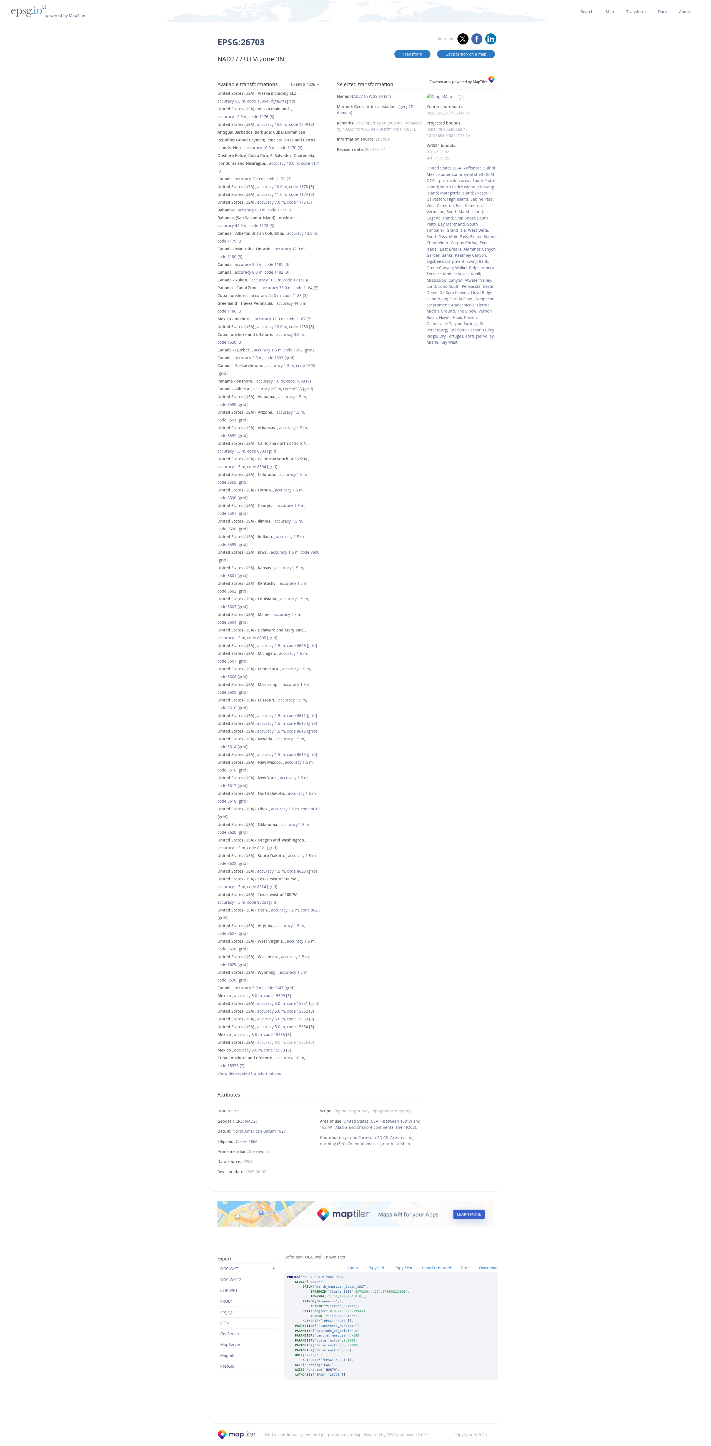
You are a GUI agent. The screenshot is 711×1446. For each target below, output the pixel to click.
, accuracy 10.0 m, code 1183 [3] (262, 280)
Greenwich (259, 1151)
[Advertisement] (355, 1409)
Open (353, 1267)
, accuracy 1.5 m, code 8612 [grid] (267, 723)
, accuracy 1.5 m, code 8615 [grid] (267, 754)
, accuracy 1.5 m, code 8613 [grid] (267, 731)
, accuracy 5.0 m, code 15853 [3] (265, 1019)
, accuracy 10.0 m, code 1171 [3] (268, 163)
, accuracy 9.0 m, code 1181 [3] (253, 264)
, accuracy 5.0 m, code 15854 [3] (265, 1026)
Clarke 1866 (246, 1141)
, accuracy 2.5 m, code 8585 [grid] (265, 388)
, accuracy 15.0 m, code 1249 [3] (265, 124)
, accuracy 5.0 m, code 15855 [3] (254, 1034)
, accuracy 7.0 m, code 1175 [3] (264, 202)
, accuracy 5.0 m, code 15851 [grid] (268, 1003)
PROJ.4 (226, 1301)
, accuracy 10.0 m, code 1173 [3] (265, 186)
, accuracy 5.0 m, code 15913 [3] (254, 1050)
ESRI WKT (229, 1290)
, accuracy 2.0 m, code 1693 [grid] (256, 357)
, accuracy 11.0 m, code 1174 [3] (265, 194)
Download (488, 1267)
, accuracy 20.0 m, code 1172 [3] (254, 178)
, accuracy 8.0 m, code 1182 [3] (253, 272)
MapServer (230, 1344)
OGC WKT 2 (230, 1279)
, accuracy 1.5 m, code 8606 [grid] (267, 645)
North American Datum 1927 (259, 1131)
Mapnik (227, 1355)
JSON (225, 1322)
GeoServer (229, 1333)
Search (587, 11)
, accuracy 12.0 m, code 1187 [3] (264, 318)
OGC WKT (229, 1268)
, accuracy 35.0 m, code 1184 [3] (268, 287)
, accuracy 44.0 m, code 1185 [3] (262, 295)
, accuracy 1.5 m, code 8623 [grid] (267, 871)
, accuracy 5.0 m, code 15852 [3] (265, 1011)
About (684, 11)
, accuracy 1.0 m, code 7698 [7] (264, 381)
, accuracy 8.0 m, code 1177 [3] (254, 210)
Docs (662, 11)
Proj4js (226, 1312)
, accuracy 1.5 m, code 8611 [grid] (267, 715)
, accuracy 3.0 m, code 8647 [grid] (256, 987)
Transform (636, 11)
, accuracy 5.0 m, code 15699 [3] (254, 995)
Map (610, 11)
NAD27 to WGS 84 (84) (370, 96)
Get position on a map (466, 54)
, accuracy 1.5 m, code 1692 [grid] (265, 350)
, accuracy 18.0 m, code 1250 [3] (265, 326)
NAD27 (251, 1121)
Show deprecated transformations (249, 1073)
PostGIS (227, 1366)
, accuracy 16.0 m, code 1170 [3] (266, 139)
